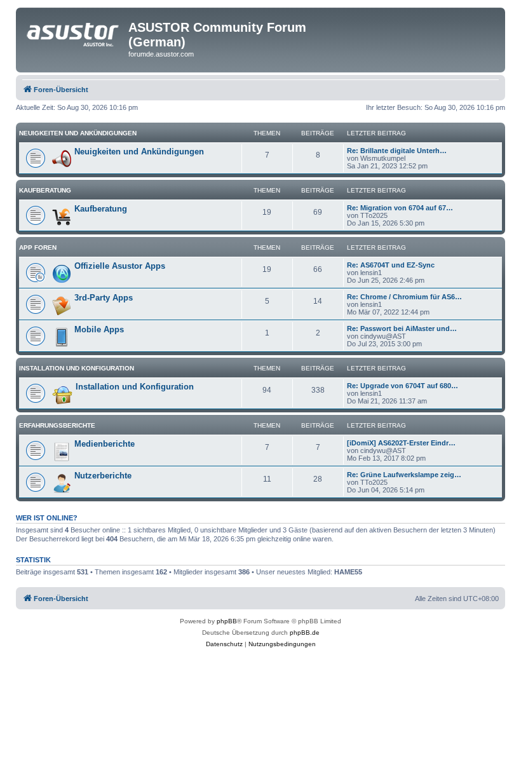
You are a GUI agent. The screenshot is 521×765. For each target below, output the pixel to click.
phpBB (227, 621)
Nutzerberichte (103, 475)
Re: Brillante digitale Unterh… (397, 150)
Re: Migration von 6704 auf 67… (400, 208)
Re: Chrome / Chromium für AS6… (404, 297)
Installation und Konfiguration (76, 368)
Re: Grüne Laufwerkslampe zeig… (404, 474)
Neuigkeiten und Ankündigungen (78, 133)
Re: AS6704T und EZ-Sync (391, 265)
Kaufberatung (45, 190)
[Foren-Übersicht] (73, 31)
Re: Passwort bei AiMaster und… (402, 328)
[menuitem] (224, 644)
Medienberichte (104, 444)
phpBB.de (305, 632)
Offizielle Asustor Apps (119, 266)
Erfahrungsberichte (57, 425)
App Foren (38, 247)
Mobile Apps (99, 329)
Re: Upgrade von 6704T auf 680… (402, 385)
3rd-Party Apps (103, 297)
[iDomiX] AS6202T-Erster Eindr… (401, 443)
